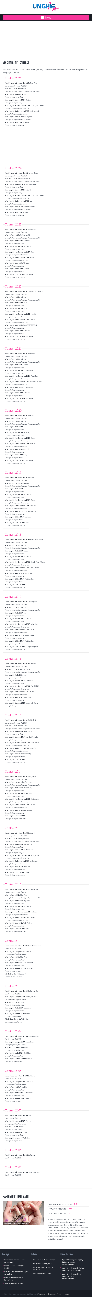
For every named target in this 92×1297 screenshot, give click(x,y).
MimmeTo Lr (30, 951)
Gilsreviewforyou (29, 206)
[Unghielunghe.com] (46, 6)
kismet (27, 1013)
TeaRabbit (29, 680)
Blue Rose (23, 725)
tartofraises (24, 1047)
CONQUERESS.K (38, 105)
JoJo (26, 212)
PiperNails (34, 376)
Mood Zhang (27, 697)
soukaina (28, 517)
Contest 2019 (13, 472)
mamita (28, 906)
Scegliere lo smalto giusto (42, 1263)
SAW (28, 872)
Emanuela (27, 1008)
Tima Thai (27, 866)
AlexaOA (33, 691)
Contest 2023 (13, 224)
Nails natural (34, 111)
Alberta (32, 1076)
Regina (32, 1155)
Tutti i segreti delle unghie (13, 1284)
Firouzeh (26, 449)
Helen (27, 1138)
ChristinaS (33, 663)
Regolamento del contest (47, 1294)
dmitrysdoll (35, 855)
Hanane (27, 330)
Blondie (78, 1270)
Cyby (26, 1132)
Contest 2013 (13, 828)
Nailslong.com (32, 1294)
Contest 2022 (13, 286)
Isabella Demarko (32, 737)
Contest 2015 (13, 715)
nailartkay (34, 624)
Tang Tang (34, 83)
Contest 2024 (13, 168)
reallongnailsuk (35, 946)
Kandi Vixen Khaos (38, 562)
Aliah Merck (27, 573)
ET (31, 1115)
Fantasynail (30, 370)
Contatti (66, 1294)
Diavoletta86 (34, 1036)
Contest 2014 (13, 771)
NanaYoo (29, 274)
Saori (22, 1002)
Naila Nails (28, 731)
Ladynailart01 (25, 178)
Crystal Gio (34, 889)
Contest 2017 (13, 596)
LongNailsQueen (32, 646)
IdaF (25, 94)
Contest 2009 (13, 1031)
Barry (81, 1260)
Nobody (27, 240)
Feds (25, 302)
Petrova (28, 1121)
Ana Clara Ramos (36, 291)
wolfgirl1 (34, 912)
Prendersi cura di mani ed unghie (44, 1260)
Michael (81, 1268)
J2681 (28, 522)
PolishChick (35, 686)
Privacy (59, 1294)
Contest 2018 (13, 534)
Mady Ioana (30, 1042)
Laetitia (32, 917)
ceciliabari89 (28, 962)
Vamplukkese (35, 1172)
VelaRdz (33, 505)
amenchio (33, 229)
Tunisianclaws (30, 579)
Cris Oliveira (24, 483)
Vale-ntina (24, 1019)
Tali (25, 426)
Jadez (28, 308)
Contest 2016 (13, 658)
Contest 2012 (13, 884)
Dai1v (32, 629)
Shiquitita (23, 1087)
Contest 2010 (13, 986)
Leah (32, 477)
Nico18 (33, 314)
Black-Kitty (34, 720)
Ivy (26, 455)
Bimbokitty (27, 753)
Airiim (27, 122)
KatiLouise (35, 742)
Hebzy (32, 353)
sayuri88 (33, 776)
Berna (22, 1126)
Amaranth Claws (30, 184)
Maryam (26, 263)
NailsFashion (27, 923)
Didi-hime (27, 1053)
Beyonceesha (27, 810)
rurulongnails (27, 116)
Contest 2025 (13, 78)
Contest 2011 (13, 940)
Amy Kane (34, 173)
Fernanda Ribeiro (36, 381)
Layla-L (32, 804)
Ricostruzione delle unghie (42, 1273)
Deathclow (29, 1081)
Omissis (28, 100)
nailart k (23, 88)
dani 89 (32, 833)
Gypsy (33, 438)
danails (32, 443)
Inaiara (32, 257)
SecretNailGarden (29, 511)
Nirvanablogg (28, 387)
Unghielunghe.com (19, 1294)
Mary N (32, 201)
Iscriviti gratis (83, 1233)
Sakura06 (28, 1058)
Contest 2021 (13, 348)
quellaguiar (34, 861)
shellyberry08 (25, 669)
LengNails (33, 601)
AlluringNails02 (29, 635)
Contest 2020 (13, 410)
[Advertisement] (46, 41)
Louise (32, 319)
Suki (32, 252)
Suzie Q (28, 1098)
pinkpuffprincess (26, 782)
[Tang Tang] (23, 1213)
